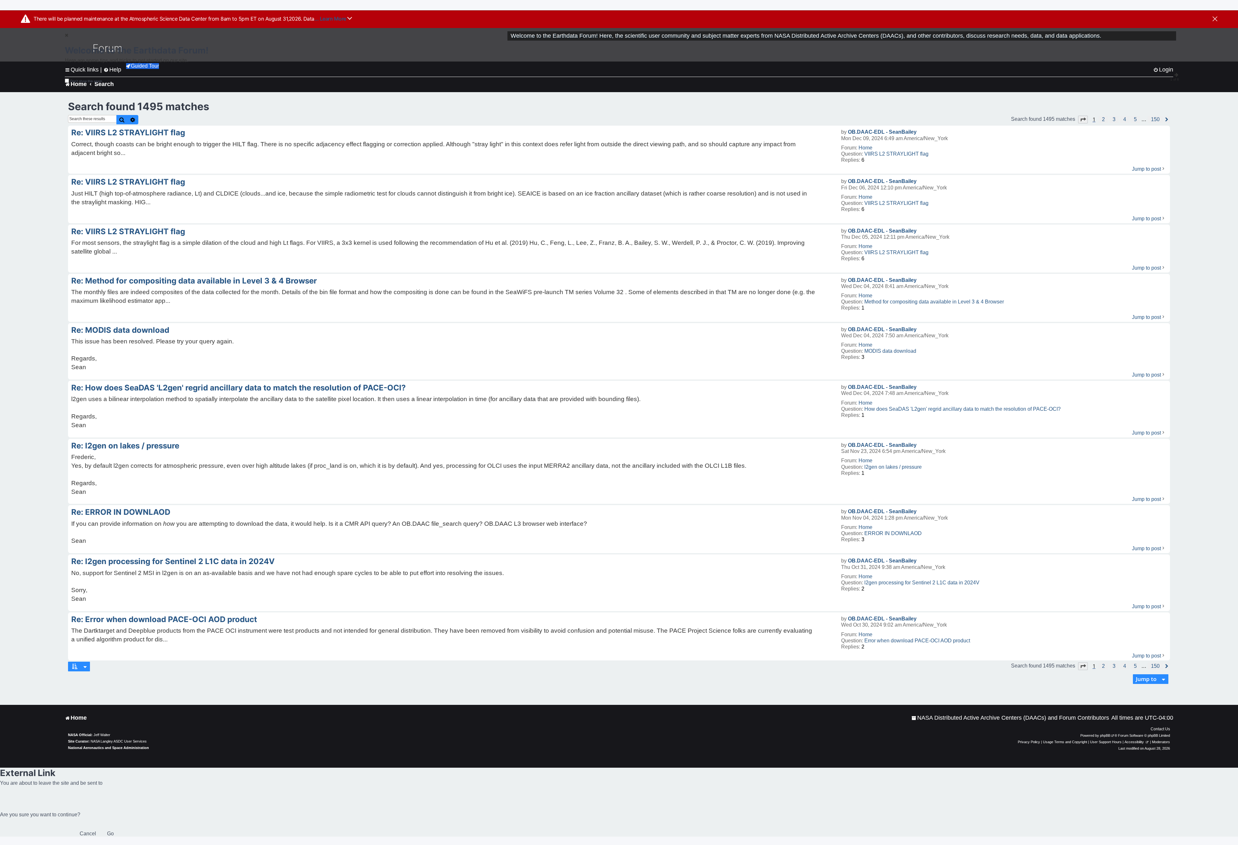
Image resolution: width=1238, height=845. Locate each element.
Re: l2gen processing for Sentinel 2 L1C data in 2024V (173, 561)
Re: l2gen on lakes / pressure (125, 445)
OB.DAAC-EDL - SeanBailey (882, 132)
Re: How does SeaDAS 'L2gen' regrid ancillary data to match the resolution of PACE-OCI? (238, 387)
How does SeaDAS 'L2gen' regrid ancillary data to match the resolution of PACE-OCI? (962, 409)
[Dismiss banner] (1215, 19)
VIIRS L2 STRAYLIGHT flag (896, 154)
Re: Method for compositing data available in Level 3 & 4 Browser (194, 280)
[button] (1083, 119)
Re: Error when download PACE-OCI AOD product (164, 619)
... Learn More (331, 18)
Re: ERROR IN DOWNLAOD (120, 512)
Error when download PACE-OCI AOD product (917, 640)
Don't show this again (86, 81)
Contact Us (1160, 729)
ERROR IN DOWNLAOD (893, 533)
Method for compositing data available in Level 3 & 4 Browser (934, 301)
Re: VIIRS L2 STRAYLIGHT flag (128, 132)
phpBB (1105, 735)
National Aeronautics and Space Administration (108, 748)
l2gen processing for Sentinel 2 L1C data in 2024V (921, 582)
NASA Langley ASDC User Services (119, 741)
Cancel (88, 833)
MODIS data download (890, 351)
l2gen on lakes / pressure (893, 467)
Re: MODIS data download (120, 330)
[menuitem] (1010, 718)
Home (865, 147)
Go (110, 833)
